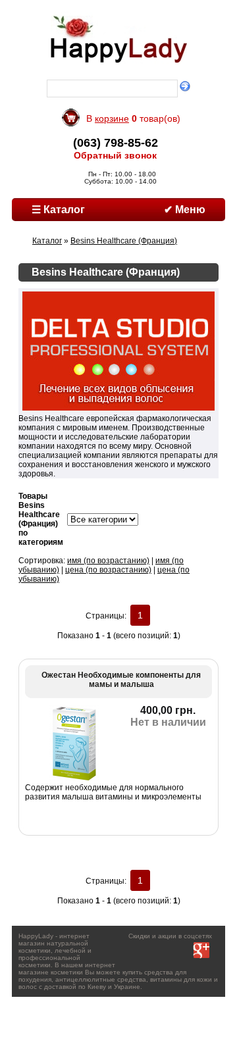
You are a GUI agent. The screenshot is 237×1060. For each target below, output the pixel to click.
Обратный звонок (115, 155)
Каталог (47, 240)
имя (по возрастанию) (108, 560)
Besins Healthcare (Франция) (123, 240)
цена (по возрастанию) (108, 569)
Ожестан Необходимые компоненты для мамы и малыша (121, 679)
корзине (112, 118)
